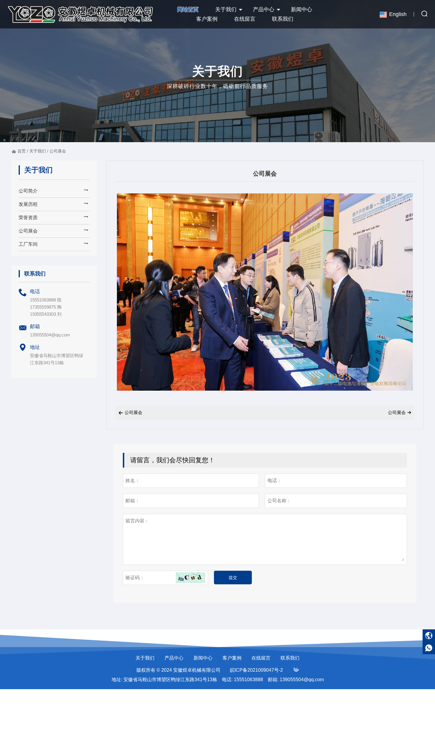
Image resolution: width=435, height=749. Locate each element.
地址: (117, 679)
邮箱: (273, 679)
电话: (227, 679)
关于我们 (225, 9)
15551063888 (248, 679)
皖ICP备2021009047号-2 (256, 670)
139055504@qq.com (50, 334)
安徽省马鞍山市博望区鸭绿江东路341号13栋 (170, 679)
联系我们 (282, 19)
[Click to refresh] (190, 577)
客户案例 (207, 19)
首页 (21, 151)
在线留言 (244, 19)
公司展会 (57, 151)
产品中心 (263, 9)
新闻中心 (301, 9)
